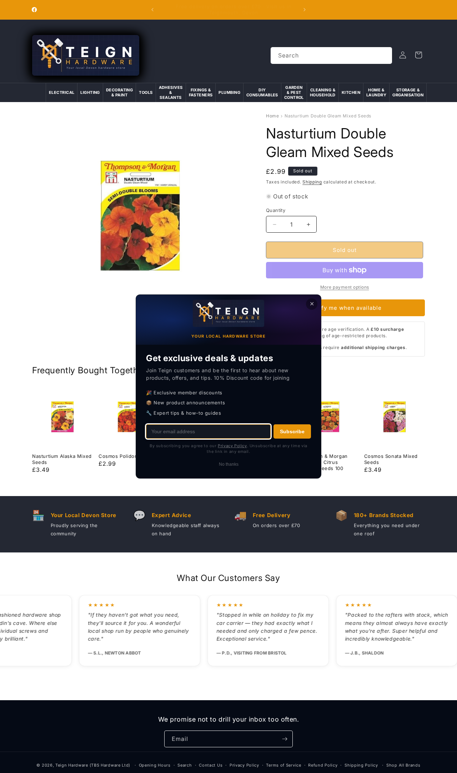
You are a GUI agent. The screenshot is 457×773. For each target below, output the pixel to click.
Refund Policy (322, 765)
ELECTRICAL (61, 92)
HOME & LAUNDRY (376, 92)
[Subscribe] (284, 739)
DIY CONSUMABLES (262, 92)
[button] (418, 55)
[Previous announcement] (152, 9)
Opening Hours (155, 765)
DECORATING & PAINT (119, 92)
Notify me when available (346, 307)
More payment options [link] (344, 287)
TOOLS (145, 92)
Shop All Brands (403, 765)
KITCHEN (351, 92)
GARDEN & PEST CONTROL (294, 92)
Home (272, 115)
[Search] (384, 55)
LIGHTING (90, 92)
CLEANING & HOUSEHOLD (323, 92)
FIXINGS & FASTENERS (201, 92)
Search (184, 765)
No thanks (228, 464)
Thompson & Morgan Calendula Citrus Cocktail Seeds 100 (323, 462)
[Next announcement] (304, 9)
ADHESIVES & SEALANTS (171, 92)
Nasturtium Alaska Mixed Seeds (62, 459)
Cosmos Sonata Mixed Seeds (391, 459)
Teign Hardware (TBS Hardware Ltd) (92, 765)
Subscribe (292, 431)
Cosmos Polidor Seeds (126, 456)
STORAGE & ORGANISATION (407, 92)
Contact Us (210, 765)
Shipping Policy (361, 765)
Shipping (312, 182)
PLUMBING (229, 92)
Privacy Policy (244, 765)
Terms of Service (283, 765)
